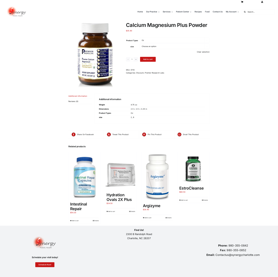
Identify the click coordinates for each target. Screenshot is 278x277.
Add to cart (148, 59)
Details (96, 220)
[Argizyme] (157, 176)
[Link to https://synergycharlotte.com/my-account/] (262, 2)
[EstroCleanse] (193, 168)
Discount (140, 73)
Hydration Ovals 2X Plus (119, 197)
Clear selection (203, 52)
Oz (132, 113)
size (132, 46)
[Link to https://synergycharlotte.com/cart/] (242, 2)
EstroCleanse (191, 188)
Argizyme (151, 205)
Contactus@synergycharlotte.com (237, 254)
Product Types (132, 40)
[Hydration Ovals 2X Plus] (121, 171)
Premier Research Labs (154, 73)
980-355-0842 (238, 245)
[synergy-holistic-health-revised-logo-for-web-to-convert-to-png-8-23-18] (16, 5)
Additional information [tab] (77, 96)
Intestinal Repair (78, 206)
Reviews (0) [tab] (73, 101)
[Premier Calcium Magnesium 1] (95, 54)
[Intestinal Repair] (84, 176)
